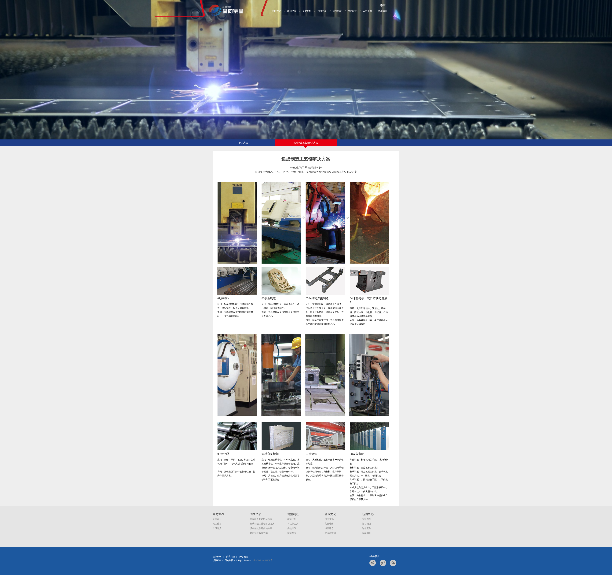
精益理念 (291, 519)
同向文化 (329, 519)
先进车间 (291, 528)
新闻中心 (291, 11)
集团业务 (217, 523)
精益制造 (352, 11)
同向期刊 (366, 533)
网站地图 (243, 556)
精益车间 (291, 533)
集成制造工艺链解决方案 (306, 143)
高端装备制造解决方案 (261, 519)
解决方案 (243, 143)
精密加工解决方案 (259, 533)
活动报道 (366, 523)
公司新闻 (366, 519)
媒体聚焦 (366, 528)
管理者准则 (330, 533)
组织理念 (329, 528)
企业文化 (306, 11)
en (384, 5)
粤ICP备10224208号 (263, 560)
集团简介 (217, 519)
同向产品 (321, 11)
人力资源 (367, 11)
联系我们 (230, 556)
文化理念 (329, 523)
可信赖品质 (293, 523)
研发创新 (337, 11)
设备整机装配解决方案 (261, 528)
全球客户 (217, 528)
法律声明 (217, 556)
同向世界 (276, 11)
